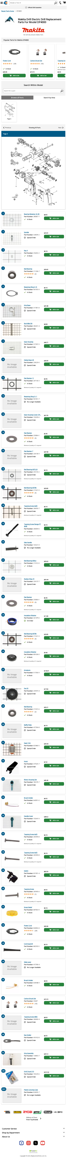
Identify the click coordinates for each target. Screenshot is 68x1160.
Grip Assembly (28, 1053)
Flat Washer (28, 433)
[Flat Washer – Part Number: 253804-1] (12, 439)
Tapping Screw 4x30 (30, 506)
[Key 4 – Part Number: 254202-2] (12, 256)
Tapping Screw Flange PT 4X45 (32, 525)
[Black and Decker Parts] (7, 1112)
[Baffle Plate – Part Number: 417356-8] (12, 731)
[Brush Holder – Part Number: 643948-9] (12, 986)
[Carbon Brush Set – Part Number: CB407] (41, 52)
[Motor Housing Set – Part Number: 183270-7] (12, 786)
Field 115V (27, 743)
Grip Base (27, 305)
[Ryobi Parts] (27, 1112)
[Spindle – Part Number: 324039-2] (12, 238)
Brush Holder (28, 798)
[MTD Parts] (37, 1112)
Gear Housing (28, 342)
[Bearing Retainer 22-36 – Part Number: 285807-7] (12, 220)
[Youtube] (42, 1143)
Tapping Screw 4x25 (30, 834)
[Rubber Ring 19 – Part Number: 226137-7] (12, 585)
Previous (8, 128)
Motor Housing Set (30, 780)
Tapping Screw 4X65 (30, 1017)
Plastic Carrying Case (31, 1090)
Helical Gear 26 (29, 360)
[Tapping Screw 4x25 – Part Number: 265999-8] (12, 840)
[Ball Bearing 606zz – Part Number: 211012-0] (12, 567)
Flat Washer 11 (29, 378)
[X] (35, 1143)
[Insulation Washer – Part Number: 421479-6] (12, 621)
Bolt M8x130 (28, 323)
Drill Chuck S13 (29, 1071)
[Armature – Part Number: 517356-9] (12, 676)
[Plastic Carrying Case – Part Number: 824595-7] (12, 1096)
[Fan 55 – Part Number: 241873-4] (12, 694)
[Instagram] (28, 1143)
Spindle (26, 232)
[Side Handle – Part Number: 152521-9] (12, 548)
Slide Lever (27, 962)
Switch (26, 871)
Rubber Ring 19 (29, 579)
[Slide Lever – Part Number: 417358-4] (12, 968)
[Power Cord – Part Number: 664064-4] (14, 52)
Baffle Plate (28, 725)
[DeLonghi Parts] (48, 1112)
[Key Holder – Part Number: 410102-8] (12, 1041)
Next (60, 128)
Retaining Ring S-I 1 (30, 396)
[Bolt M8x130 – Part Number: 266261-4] (12, 329)
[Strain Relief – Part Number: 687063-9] (12, 913)
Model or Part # (15, 3)
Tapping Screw (29, 889)
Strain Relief (28, 907)
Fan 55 (26, 688)
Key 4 (26, 251)
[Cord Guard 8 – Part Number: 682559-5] (12, 950)
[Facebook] (21, 1143)
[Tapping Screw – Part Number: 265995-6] (12, 895)
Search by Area (49, 98)
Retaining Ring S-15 (30, 287)
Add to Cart (16, 76)
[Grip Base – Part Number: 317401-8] (12, 311)
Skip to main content (33, 17)
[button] (2, 3)
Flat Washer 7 (28, 451)
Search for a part (9, 91)
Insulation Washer (30, 615)
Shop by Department (11, 1132)
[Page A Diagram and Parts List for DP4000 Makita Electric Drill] (33, 173)
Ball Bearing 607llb (30, 488)
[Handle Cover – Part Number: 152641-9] (12, 822)
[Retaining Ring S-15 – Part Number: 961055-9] (12, 293)
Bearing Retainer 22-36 (31, 214)
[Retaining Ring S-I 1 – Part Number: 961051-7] (12, 402)
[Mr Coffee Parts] (58, 1112)
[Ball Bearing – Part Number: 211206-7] (12, 275)
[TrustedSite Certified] (33, 1151)
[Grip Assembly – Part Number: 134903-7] (12, 1059)
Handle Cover (28, 816)
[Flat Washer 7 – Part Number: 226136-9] (12, 457)
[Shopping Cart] (64, 3)
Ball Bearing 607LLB (30, 469)
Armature (27, 670)
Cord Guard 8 (28, 944)
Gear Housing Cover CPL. (32, 415)
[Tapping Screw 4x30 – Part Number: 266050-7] (12, 512)
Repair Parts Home (7, 11)
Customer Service (9, 1128)
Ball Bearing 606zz (30, 561)
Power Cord (7, 61)
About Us (6, 1136)
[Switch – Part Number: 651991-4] (12, 877)
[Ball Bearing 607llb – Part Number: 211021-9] (12, 494)
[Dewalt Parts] (17, 1112)
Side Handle (28, 542)
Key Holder (27, 1035)
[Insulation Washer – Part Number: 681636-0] (12, 658)
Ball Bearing (28, 269)
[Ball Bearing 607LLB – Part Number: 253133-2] (12, 475)
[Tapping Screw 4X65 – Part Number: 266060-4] (12, 1023)
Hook (26, 761)
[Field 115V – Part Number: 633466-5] (12, 749)
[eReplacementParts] (6, 3)
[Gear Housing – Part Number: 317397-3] (12, 348)
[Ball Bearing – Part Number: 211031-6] (12, 713)
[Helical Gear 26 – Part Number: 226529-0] (12, 366)
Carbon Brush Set (36, 61)
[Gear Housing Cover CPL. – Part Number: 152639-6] (12, 421)
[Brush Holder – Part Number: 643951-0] (12, 804)
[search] (55, 3)
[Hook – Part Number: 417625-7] (12, 767)
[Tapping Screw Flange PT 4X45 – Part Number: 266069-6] (12, 530)
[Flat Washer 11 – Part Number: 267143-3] (12, 384)
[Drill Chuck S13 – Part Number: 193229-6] (12, 1077)
